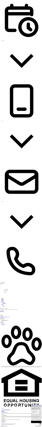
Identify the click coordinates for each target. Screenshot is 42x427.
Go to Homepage (2, 310)
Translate (2, 408)
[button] (21, 365)
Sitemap (2, 410)
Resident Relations (4, 303)
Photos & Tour (2, 299)
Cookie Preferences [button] (3, 411)
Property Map (2, 301)
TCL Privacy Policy (3, 324)
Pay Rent (3, 302)
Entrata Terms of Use (3, 425)
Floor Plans (2, 298)
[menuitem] (21, 298)
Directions (2, 300)
